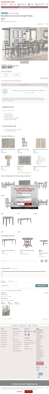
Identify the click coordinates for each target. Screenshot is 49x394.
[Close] (47, 387)
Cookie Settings (20, 391)
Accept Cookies (29, 391)
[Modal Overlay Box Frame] (24, 197)
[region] (24, 390)
